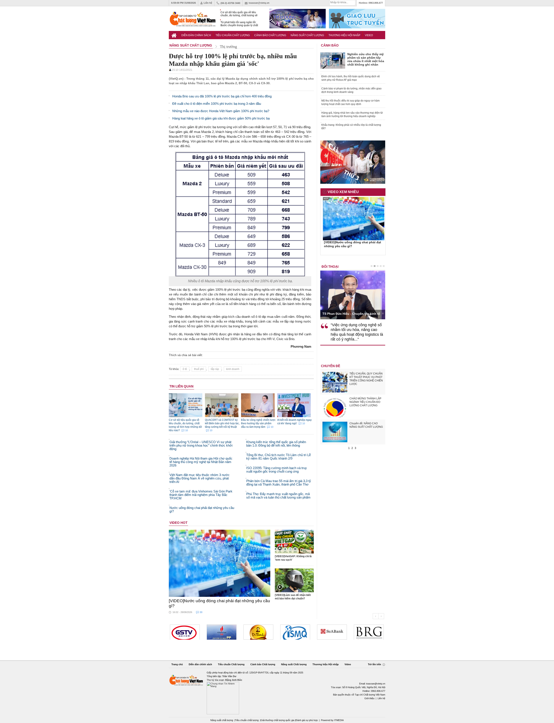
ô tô (185, 369)
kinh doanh (232, 369)
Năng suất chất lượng (221, 720)
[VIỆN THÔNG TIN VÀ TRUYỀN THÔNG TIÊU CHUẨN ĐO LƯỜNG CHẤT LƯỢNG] (295, 632)
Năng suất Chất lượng (307, 35)
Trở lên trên (375, 664)
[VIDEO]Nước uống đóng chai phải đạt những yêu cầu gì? (219, 603)
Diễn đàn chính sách (196, 35)
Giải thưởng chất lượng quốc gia (278, 720)
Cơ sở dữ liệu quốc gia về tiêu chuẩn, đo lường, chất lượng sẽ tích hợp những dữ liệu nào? (239, 14)
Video (369, 35)
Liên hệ (208, 3)
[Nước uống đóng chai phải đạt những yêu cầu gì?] (220, 563)
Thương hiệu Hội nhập (344, 35)
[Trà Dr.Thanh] (258, 632)
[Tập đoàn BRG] (369, 632)
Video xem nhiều (343, 192)
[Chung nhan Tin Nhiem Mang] (277, 692)
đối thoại (330, 266)
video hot (178, 522)
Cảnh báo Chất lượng (270, 35)
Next (381, 616)
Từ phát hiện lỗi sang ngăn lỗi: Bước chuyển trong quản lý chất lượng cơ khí (239, 24)
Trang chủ (177, 664)
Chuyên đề (330, 366)
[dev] (222, 632)
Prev (375, 616)
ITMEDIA (339, 720)
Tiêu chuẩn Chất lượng (233, 35)
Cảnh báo (330, 45)
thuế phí (199, 369)
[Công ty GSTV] (185, 632)
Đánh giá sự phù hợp (307, 720)
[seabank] (332, 632)
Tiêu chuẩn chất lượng (247, 720)
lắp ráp (215, 369)
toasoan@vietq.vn (259, 3)
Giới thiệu (369, 698)
